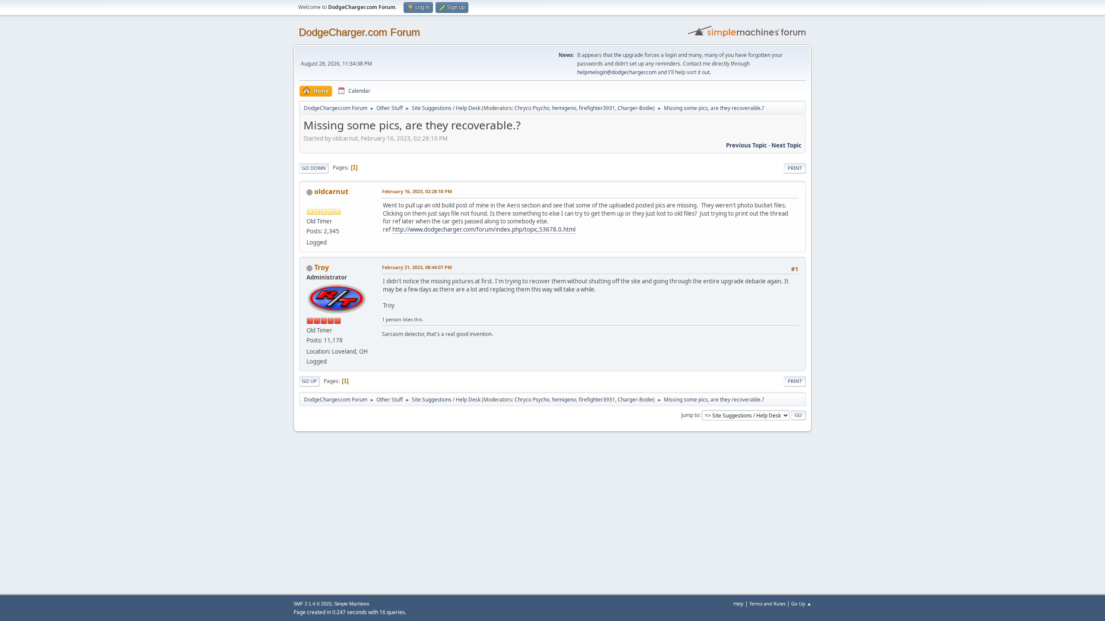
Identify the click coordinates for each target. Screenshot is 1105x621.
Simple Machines (351, 603)
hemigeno (564, 108)
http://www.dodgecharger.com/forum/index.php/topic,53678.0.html (483, 229)
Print (795, 168)
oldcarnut (331, 191)
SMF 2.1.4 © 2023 (313, 603)
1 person (391, 319)
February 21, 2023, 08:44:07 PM (417, 267)
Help (738, 603)
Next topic (786, 145)
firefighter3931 (597, 108)
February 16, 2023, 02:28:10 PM (417, 191)
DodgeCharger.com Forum (359, 32)
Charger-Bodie (635, 108)
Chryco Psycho (532, 108)
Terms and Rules (767, 603)
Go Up (309, 381)
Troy (321, 267)
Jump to (690, 414)
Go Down (314, 168)
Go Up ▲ (801, 603)
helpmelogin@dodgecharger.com (617, 72)
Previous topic (746, 145)
